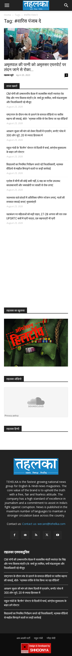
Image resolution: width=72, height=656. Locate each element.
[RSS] (36, 535)
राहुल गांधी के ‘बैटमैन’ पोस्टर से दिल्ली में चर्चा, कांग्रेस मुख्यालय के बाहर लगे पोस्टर (36, 150)
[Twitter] (47, 535)
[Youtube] (58, 535)
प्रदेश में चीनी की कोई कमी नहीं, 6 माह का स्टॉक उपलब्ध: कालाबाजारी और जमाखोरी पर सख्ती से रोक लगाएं (33, 183)
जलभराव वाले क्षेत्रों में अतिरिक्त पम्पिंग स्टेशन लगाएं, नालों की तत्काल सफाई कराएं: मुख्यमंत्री (35, 199)
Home (7, 15)
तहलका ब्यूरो (8, 74)
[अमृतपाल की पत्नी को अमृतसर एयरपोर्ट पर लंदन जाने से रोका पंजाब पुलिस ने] (36, 44)
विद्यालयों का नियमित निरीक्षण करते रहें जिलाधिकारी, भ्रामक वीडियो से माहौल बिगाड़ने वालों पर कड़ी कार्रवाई (34, 166)
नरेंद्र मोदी (51, 638)
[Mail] (25, 535)
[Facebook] (14, 535)
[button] (6, 5)
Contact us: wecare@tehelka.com (43, 524)
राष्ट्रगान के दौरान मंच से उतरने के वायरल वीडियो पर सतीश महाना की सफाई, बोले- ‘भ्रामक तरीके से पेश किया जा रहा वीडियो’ (37, 116)
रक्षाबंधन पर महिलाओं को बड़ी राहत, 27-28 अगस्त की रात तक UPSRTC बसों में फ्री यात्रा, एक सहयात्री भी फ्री (36, 216)
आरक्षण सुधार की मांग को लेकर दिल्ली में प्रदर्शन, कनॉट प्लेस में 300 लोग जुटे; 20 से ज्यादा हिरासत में (35, 133)
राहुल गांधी (38, 638)
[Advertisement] (34, 270)
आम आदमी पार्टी (23, 638)
